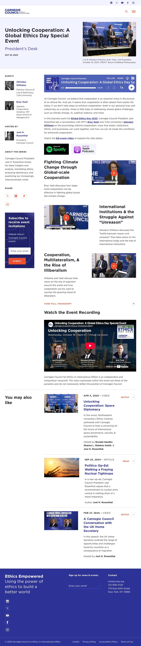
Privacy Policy (89, 642)
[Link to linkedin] (111, 3)
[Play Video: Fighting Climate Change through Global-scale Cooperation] (114, 173)
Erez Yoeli (22, 102)
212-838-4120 (115, 585)
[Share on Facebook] (24, 196)
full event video (65, 138)
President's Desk (21, 48)
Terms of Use (127, 642)
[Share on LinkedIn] (16, 196)
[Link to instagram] (133, 3)
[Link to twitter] (117, 3)
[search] (126, 11)
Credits (76, 642)
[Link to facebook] (128, 3)
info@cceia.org (116, 581)
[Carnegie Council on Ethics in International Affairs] (17, 11)
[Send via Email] (7, 204)
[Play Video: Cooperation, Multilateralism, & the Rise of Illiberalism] (114, 266)
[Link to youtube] (122, 3)
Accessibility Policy (108, 642)
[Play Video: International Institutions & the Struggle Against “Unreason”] (66, 217)
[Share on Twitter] (7, 196)
